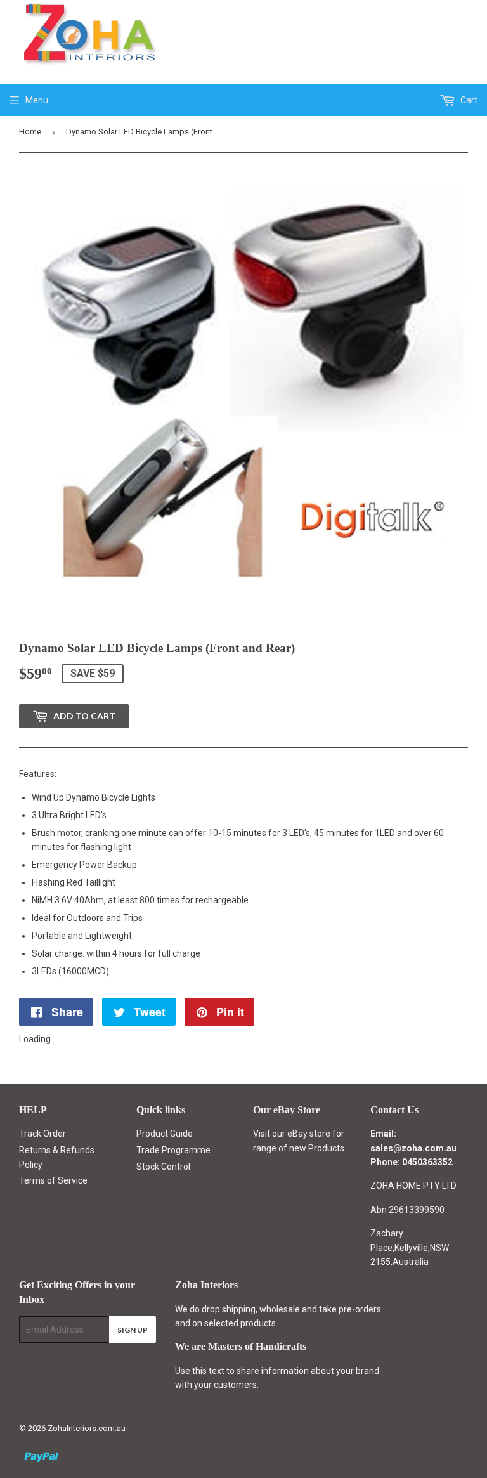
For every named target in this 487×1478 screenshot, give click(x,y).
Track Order (42, 1133)
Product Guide (164, 1133)
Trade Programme (173, 1150)
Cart (467, 100)
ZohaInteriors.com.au (87, 1428)
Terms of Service (53, 1180)
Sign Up (132, 1330)
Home (30, 131)
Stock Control (163, 1166)
